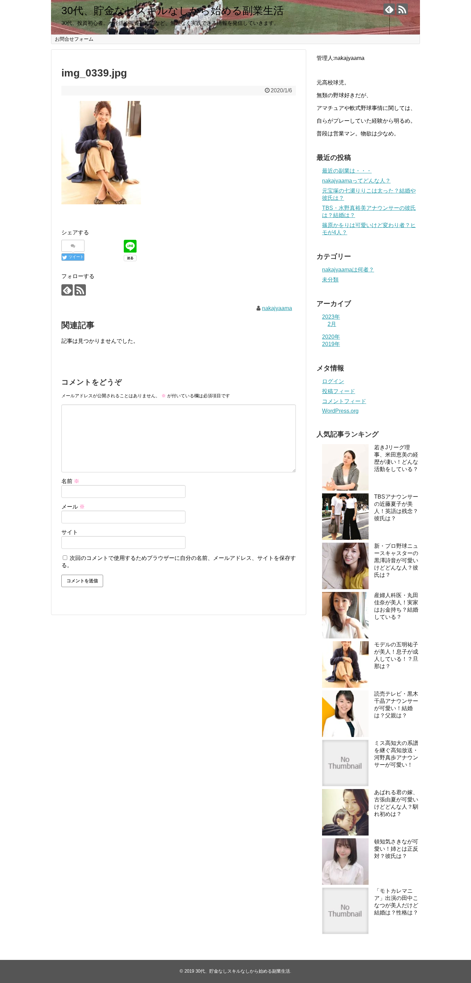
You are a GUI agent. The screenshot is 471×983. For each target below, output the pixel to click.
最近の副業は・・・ (347, 171)
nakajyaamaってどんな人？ (356, 181)
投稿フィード (338, 391)
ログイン (333, 381)
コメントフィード (344, 401)
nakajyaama (277, 308)
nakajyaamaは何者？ (348, 270)
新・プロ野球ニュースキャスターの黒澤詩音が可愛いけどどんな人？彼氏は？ (396, 560)
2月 (332, 324)
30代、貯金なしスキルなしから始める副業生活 (172, 10)
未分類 (330, 280)
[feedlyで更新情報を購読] (389, 9)
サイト (69, 532)
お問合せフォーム (74, 39)
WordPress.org (340, 411)
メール (73, 507)
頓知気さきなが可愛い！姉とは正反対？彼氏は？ (396, 849)
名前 (70, 481)
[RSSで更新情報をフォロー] (402, 9)
